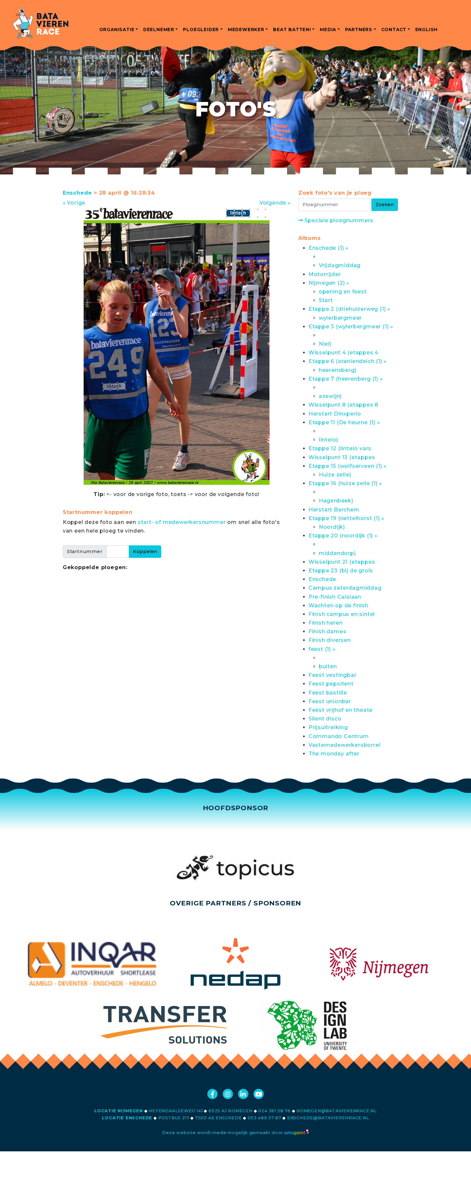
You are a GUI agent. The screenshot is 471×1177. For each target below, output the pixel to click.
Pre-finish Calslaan (335, 597)
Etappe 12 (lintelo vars (340, 448)
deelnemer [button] (158, 29)
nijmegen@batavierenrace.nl (336, 1110)
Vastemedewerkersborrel (345, 745)
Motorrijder (325, 274)
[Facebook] (212, 1094)
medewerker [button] (246, 29)
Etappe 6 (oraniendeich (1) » (347, 361)
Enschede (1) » (328, 248)
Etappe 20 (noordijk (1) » (343, 536)
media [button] (328, 29)
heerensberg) (338, 370)
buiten (328, 666)
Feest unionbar (330, 701)
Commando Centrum (339, 736)
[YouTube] (258, 1094)
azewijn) (330, 396)
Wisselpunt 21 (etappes (342, 562)
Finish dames (327, 631)
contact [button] (394, 29)
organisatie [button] (117, 29)
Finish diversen (330, 640)
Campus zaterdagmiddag (345, 588)
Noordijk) (332, 527)
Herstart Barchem (334, 510)
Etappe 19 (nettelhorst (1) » (346, 518)
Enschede (77, 193)
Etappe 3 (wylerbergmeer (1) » (351, 327)
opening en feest (343, 292)
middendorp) (337, 553)
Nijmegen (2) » (329, 283)
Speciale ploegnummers (338, 220)
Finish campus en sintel (342, 614)
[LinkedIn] (243, 1094)
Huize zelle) (335, 475)
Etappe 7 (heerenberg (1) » (346, 379)
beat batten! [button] (292, 29)
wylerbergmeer (340, 318)
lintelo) (328, 440)
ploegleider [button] (201, 29)
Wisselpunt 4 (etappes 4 (343, 352)
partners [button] (358, 29)
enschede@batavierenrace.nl (328, 1117)
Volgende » (275, 203)
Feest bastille (328, 693)
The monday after (334, 754)
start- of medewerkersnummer (182, 522)
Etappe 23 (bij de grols (341, 570)
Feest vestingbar (333, 675)
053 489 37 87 (264, 1117)
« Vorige (74, 203)
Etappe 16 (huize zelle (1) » (345, 483)
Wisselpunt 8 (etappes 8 (343, 405)
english (426, 29)
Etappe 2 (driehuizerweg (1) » (349, 309)
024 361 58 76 (274, 1110)
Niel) (325, 344)
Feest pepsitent (331, 684)
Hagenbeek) (336, 501)
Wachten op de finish (338, 605)
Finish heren (326, 623)
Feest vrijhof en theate (341, 710)
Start (326, 300)
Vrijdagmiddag (339, 265)
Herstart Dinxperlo (335, 414)
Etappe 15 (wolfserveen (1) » (347, 466)
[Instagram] (228, 1094)
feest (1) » (322, 649)
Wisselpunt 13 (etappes (342, 457)
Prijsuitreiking (328, 727)
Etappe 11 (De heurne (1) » (344, 422)
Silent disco (325, 719)
